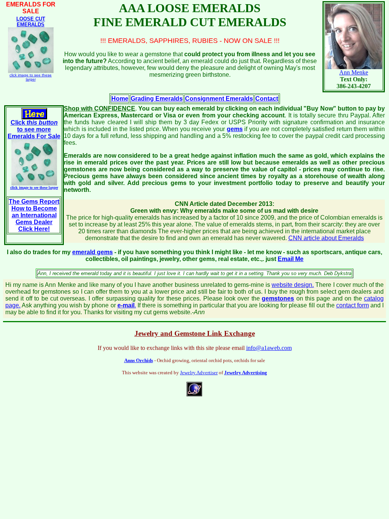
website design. (293, 285)
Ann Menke (353, 72)
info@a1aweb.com (269, 348)
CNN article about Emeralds (326, 238)
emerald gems (92, 252)
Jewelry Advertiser (199, 372)
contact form (352, 305)
